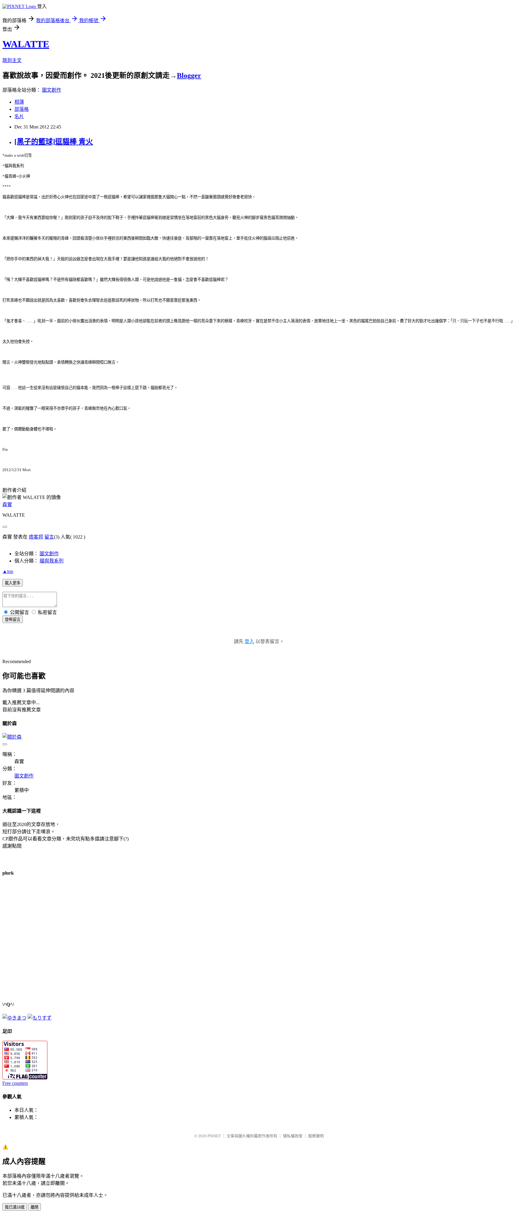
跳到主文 (12, 60)
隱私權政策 (292, 1136)
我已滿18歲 (15, 1207)
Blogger (189, 75)
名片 (19, 116)
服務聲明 (316, 1136)
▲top (7, 571)
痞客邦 (36, 536)
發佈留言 (12, 619)
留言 (49, 536)
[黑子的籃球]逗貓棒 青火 (53, 142)
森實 (7, 504)
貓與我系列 (52, 560)
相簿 (19, 102)
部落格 (21, 109)
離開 (34, 1207)
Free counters (15, 1083)
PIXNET (214, 1136)
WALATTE (25, 44)
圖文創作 (51, 90)
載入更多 (12, 583)
